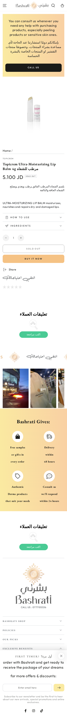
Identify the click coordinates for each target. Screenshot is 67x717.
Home (7, 150)
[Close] (61, 656)
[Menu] (4, 6)
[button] (53, 6)
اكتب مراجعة (33, 334)
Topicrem (8, 158)
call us (33, 67)
